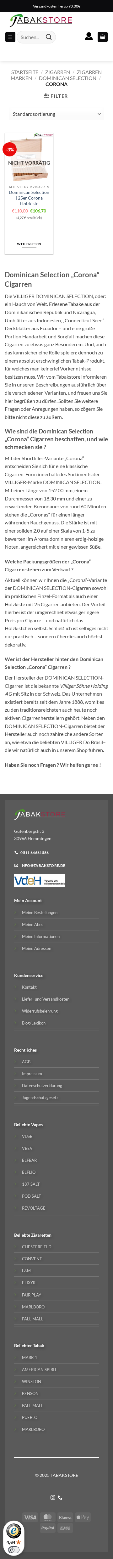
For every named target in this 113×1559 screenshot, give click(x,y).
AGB (26, 1061)
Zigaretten (41, 1235)
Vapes (37, 1124)
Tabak (38, 1345)
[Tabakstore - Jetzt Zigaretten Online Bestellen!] (40, 20)
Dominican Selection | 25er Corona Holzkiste (29, 198)
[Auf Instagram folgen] (53, 1497)
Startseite (24, 72)
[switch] (13, 1549)
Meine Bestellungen (39, 912)
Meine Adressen (36, 948)
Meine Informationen (41, 936)
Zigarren (57, 72)
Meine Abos (32, 924)
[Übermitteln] (49, 37)
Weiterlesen (29, 244)
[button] (103, 37)
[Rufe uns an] (60, 1497)
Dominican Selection (67, 78)
